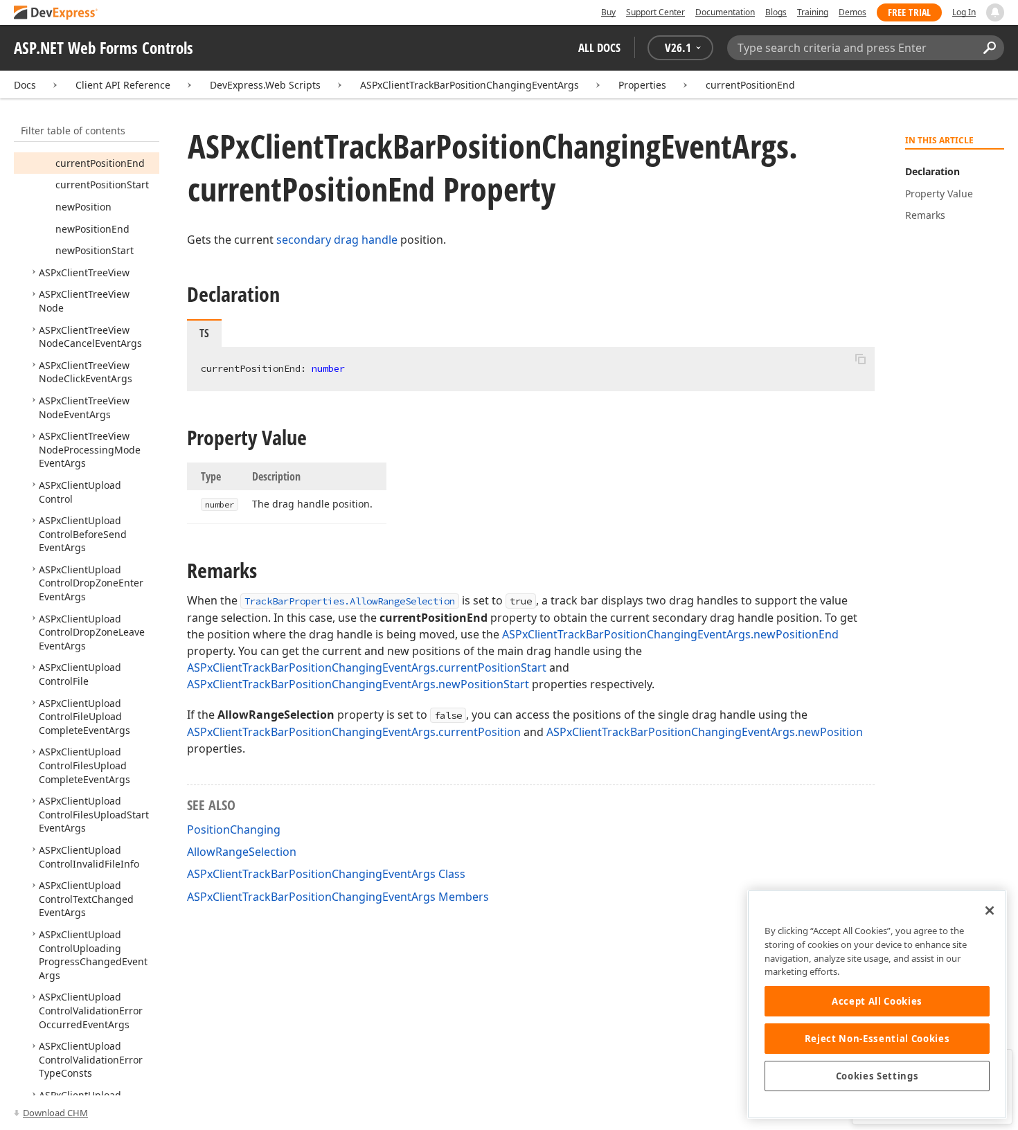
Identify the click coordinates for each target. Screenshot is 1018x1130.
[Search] (989, 47)
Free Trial (909, 12)
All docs (599, 47)
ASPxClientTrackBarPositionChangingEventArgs (469, 84)
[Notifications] (995, 12)
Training (812, 12)
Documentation (725, 12)
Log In (964, 12)
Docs (25, 84)
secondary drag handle (337, 239)
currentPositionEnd (750, 84)
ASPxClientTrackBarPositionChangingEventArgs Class (326, 873)
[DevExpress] (56, 13)
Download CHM (55, 1112)
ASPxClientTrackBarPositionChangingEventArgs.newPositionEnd (670, 634)
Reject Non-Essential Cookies (877, 1038)
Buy (608, 12)
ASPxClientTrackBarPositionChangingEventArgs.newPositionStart (358, 684)
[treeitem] (100, 163)
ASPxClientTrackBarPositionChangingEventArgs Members (338, 896)
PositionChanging (233, 829)
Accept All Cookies (877, 1001)
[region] (877, 1004)
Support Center (655, 12)
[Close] (989, 910)
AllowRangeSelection (241, 851)
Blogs (776, 12)
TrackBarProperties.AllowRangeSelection (349, 601)
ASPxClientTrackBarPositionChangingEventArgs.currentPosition (354, 731)
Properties (642, 84)
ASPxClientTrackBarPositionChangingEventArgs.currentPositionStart (366, 667)
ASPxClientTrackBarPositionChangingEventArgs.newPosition (704, 731)
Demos (852, 12)
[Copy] (860, 359)
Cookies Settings (877, 1076)
